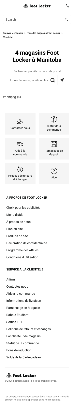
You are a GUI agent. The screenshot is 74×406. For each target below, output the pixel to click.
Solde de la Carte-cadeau (23, 357)
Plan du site (14, 229)
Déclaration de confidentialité (26, 243)
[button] (52, 80)
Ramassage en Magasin (23, 308)
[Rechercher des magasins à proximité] (62, 80)
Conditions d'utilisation (22, 257)
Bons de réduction (18, 350)
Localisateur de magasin (23, 336)
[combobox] (37, 19)
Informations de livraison (23, 301)
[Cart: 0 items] (67, 6)
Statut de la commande (22, 343)
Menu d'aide (14, 215)
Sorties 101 (14, 322)
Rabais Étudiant (17, 315)
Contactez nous (17, 286)
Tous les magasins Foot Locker (44, 33)
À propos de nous (18, 222)
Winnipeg (12, 97)
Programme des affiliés (22, 250)
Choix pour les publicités (23, 207)
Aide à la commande (20, 293)
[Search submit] (66, 19)
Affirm (10, 279)
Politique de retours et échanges (28, 329)
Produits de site (17, 236)
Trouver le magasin (13, 33)
